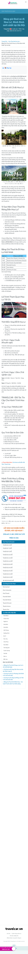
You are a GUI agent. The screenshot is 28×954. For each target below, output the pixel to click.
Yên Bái (5, 653)
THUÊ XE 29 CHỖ (7, 570)
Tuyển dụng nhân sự (16, 933)
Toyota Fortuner (7, 603)
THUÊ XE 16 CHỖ (7, 561)
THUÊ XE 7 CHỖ (7, 548)
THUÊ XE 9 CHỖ (7, 551)
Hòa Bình (6, 624)
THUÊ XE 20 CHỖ (7, 564)
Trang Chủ (4, 41)
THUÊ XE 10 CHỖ (7, 554)
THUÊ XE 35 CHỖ (7, 574)
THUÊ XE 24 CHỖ (7, 567)
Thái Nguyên (7, 647)
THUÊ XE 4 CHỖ (7, 545)
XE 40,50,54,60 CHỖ (8, 580)
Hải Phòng (6, 630)
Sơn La (5, 656)
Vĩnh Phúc (6, 641)
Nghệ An (6, 621)
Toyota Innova (6, 606)
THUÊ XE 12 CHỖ (7, 558)
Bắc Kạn (6, 659)
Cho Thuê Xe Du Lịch (14, 41)
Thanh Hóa (6, 618)
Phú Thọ (6, 639)
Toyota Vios (6, 609)
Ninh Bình (6, 615)
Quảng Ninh (6, 633)
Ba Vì (5, 636)
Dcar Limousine (7, 590)
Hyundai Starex (7, 599)
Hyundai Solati (7, 596)
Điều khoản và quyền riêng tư (14, 938)
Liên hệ (8, 933)
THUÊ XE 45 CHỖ (7, 577)
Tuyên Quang (7, 650)
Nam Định (6, 644)
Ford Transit (6, 593)
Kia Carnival (6, 587)
